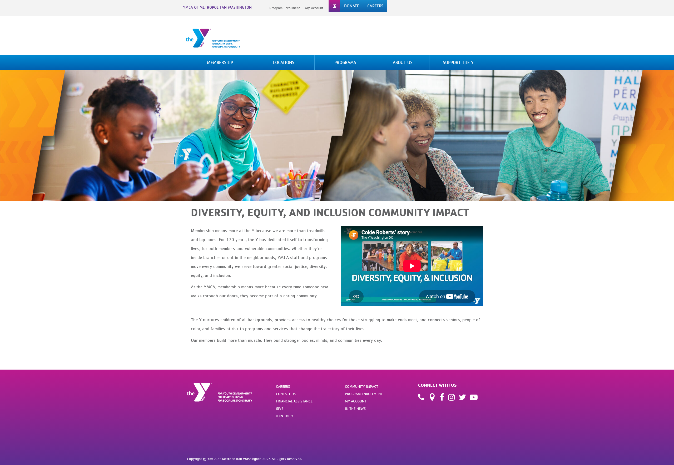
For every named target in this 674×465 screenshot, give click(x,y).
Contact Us (286, 394)
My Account (314, 8)
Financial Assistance (294, 401)
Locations (283, 62)
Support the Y (458, 62)
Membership (220, 62)
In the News (355, 408)
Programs (345, 62)
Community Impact (361, 386)
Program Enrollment (284, 8)
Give (279, 408)
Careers (283, 386)
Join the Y (284, 416)
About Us (403, 62)
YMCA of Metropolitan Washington (217, 7)
